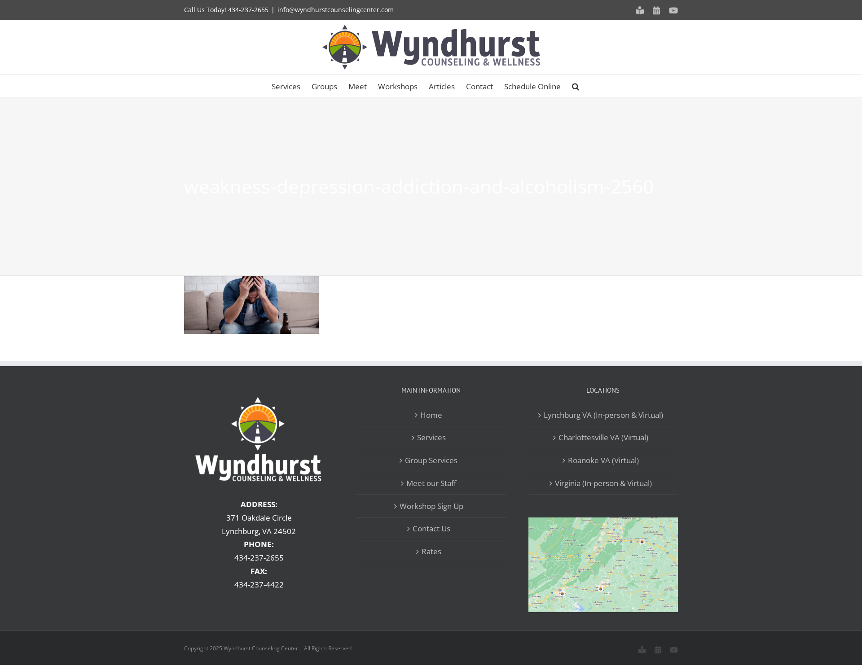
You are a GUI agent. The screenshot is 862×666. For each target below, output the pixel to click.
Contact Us (431, 528)
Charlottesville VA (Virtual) (603, 437)
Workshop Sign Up (431, 506)
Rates (431, 551)
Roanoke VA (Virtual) (603, 460)
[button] (575, 85)
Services (431, 437)
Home (431, 415)
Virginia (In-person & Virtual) (603, 483)
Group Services (431, 460)
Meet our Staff (431, 483)
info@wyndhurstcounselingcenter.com (335, 9)
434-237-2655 (248, 9)
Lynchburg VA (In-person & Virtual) (603, 415)
